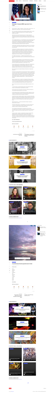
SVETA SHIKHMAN (14, 22)
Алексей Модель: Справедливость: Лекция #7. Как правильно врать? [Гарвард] (29, 135)
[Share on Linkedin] (9, 33)
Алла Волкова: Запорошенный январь (29, 373)
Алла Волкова (11, 363)
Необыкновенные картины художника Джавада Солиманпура (29, 211)
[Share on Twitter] (9, 29)
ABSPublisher (12, 391)
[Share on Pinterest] (9, 31)
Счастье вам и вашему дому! (28, 197)
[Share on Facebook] (9, 27)
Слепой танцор (12, 211)
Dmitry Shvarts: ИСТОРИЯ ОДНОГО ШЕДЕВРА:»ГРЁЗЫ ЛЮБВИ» (22, 176)
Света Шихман (21, 18)
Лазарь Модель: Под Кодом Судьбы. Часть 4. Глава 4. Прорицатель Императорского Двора (17, 296)
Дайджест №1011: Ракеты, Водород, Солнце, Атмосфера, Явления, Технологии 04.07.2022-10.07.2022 (43, 234)
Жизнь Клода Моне (22, 148)
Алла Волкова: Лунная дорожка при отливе (17, 135)
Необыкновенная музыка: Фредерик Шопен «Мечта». (43, 6)
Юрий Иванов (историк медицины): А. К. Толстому (43, 227)
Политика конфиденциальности (42, 391)
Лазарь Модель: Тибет (42, 11)
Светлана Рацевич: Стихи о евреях (41, 231)
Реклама (36, 391)
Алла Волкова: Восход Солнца (22, 323)
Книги (22, 307)
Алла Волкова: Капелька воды (15, 358)
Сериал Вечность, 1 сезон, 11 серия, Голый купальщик (43, 8)
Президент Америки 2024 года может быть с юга (28, 295)
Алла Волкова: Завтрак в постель (15, 373)
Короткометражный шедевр (14, 197)
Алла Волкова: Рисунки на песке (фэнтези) (22, 337)
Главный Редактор (21, 258)
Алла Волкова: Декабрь (27, 358)
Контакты (34, 391)
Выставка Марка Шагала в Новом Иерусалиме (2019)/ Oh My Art (22, 162)
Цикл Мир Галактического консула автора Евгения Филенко (22, 310)
